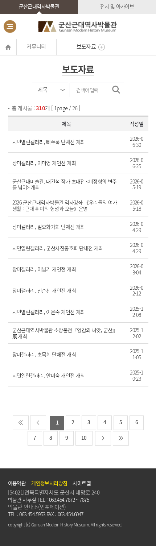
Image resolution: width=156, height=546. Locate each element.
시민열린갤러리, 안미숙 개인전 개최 (48, 375)
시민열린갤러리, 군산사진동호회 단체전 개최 (57, 248)
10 (84, 437)
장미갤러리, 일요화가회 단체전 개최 (48, 226)
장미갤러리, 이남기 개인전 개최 (44, 269)
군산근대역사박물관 (39, 6)
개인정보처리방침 (49, 483)
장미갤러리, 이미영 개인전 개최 (44, 162)
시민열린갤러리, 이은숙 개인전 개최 (48, 311)
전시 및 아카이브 (117, 6)
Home (8, 47)
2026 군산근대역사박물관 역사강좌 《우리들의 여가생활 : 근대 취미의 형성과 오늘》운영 (64, 205)
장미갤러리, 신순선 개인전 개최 (44, 290)
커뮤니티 (36, 46)
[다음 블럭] (103, 438)
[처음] (21, 422)
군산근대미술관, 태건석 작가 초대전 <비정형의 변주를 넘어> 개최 (64, 184)
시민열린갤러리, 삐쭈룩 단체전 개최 (48, 141)
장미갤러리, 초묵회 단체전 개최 (44, 354)
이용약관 (17, 483)
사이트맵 (82, 483)
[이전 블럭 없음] (38, 422)
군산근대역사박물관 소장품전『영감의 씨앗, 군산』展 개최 (64, 333)
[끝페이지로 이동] (121, 438)
